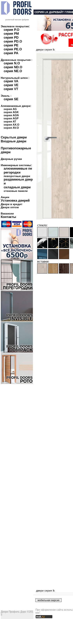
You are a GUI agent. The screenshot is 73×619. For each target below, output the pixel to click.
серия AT (10, 121)
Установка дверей (15, 200)
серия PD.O (13, 41)
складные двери (17, 187)
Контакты (8, 217)
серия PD (11, 37)
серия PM (11, 33)
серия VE (11, 85)
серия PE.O (13, 49)
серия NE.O (13, 71)
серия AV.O (11, 127)
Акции (5, 197)
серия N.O (12, 63)
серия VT (11, 89)
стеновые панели (16, 190)
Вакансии (7, 213)
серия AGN (11, 115)
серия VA (11, 81)
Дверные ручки (11, 158)
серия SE (11, 99)
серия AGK (11, 112)
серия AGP (11, 118)
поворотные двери (17, 176)
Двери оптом (10, 207)
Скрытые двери (14, 137)
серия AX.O (11, 124)
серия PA (11, 53)
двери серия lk (45, 49)
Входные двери (13, 141)
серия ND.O (13, 67)
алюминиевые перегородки (18, 170)
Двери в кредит (11, 204)
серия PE (11, 45)
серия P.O (11, 30)
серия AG (10, 109)
